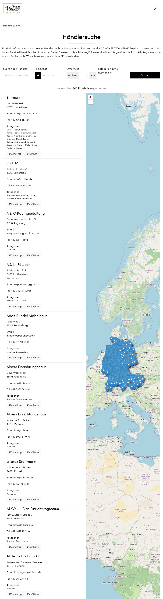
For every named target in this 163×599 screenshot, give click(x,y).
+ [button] (90, 97)
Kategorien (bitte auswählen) (108, 70)
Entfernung (73, 69)
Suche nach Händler (15, 69)
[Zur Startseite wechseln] (12, 8)
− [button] (90, 102)
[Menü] (147, 8)
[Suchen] (156, 8)
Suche (144, 75)
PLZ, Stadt (41, 69)
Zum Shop (16, 153)
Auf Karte (33, 153)
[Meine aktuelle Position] (38, 75)
